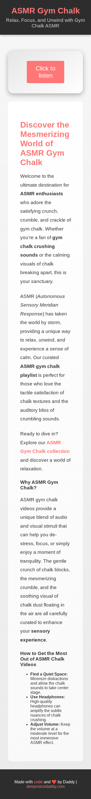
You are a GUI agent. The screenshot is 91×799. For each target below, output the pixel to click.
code (38, 782)
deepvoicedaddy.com (46, 786)
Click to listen (45, 72)
